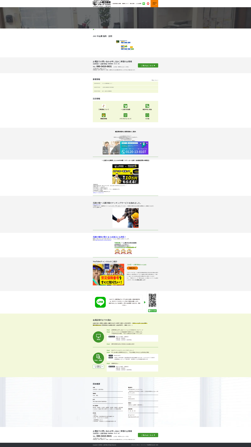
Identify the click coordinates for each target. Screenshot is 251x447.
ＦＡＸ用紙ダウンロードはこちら (98, 367)
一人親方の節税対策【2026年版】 (108, 87)
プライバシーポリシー (135, 444)
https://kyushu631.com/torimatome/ (103, 240)
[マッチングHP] (125, 218)
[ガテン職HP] (125, 174)
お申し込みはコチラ (97, 204)
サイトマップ (144, 444)
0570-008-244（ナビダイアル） (135, 389)
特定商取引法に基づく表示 (152, 444)
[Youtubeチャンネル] (148, 3)
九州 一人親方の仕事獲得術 (107, 91)
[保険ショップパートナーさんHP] (125, 147)
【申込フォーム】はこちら (98, 192)
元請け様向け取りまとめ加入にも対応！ (109, 237)
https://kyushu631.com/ (133, 417)
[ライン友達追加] (144, 3)
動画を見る (132, 268)
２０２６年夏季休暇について (107, 83)
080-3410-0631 (104, 66)
